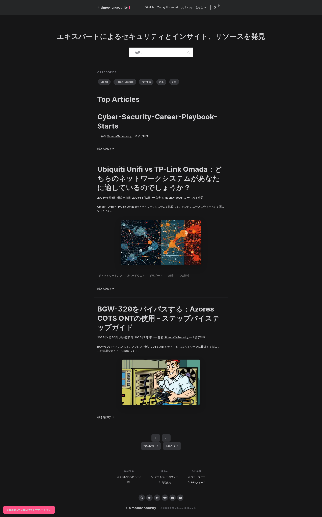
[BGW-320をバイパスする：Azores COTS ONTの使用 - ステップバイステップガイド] (161, 382)
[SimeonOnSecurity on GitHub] (142, 497)
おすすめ (146, 81)
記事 (174, 81)
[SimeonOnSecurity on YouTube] (180, 497)
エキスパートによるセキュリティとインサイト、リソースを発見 (161, 36)
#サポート (156, 275)
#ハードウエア (136, 275)
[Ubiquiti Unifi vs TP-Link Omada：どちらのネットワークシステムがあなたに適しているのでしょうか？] (161, 242)
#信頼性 (184, 275)
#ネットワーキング (110, 275)
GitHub (104, 81)
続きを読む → (105, 148)
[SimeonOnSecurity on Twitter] (149, 497)
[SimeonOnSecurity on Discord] (172, 497)
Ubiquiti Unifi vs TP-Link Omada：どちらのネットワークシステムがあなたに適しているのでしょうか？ (159, 178)
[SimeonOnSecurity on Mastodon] (157, 497)
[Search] (188, 52)
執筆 (161, 81)
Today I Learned (124, 81)
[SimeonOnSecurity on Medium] (165, 497)
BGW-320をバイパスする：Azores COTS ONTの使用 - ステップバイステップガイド (158, 318)
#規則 (171, 275)
